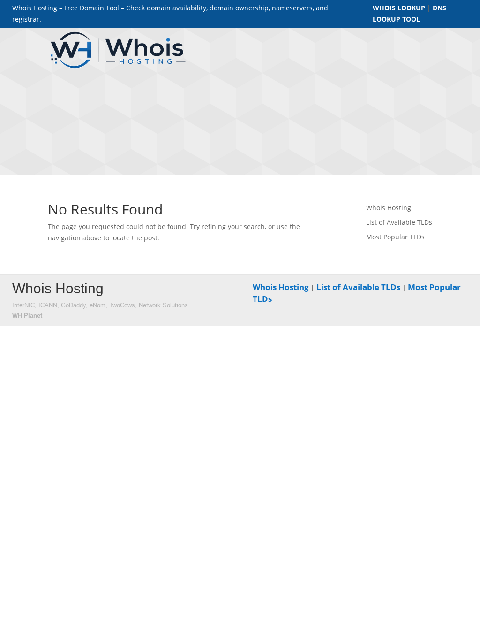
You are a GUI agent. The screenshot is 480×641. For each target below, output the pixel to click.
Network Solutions (163, 305)
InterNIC (23, 305)
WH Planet (27, 315)
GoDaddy (73, 305)
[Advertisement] (345, 103)
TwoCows (122, 305)
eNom (97, 305)
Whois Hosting (388, 207)
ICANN (47, 305)
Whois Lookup (399, 7)
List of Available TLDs (399, 222)
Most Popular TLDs (395, 236)
